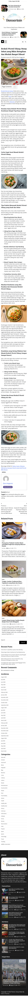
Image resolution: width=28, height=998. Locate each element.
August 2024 (4, 738)
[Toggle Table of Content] (14, 87)
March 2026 (3, 689)
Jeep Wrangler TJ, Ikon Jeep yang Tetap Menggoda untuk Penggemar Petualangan (17, 933)
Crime (2, 775)
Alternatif (3, 757)
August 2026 (4, 677)
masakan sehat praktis (7, 496)
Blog (2, 770)
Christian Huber (13, 9)
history (2, 808)
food (10, 96)
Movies (2, 821)
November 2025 (4, 700)
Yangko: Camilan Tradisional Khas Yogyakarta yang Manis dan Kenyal (12, 582)
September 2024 (4, 735)
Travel (2, 839)
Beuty (2, 765)
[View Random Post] (22, 41)
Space (2, 831)
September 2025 (4, 705)
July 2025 (3, 710)
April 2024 (3, 748)
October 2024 (4, 733)
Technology (3, 836)
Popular (3, 828)
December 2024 (4, 728)
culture (2, 780)
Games (2, 798)
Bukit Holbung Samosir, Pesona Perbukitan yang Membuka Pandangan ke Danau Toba (12, 659)
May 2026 (3, 684)
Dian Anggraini (21, 57)
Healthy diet (4, 803)
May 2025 (3, 715)
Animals (3, 760)
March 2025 (3, 720)
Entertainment (4, 785)
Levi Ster (4, 548)
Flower (2, 790)
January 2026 (4, 695)
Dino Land (12, 900)
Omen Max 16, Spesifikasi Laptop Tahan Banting (11, 649)
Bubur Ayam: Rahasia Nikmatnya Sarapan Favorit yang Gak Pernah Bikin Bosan (13, 468)
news (2, 826)
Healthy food (4, 806)
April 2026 (3, 687)
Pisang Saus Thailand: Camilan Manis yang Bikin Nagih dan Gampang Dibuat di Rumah (13, 544)
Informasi (3, 811)
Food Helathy (4, 795)
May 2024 (3, 746)
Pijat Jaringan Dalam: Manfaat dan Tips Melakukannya (13, 652)
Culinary (3, 777)
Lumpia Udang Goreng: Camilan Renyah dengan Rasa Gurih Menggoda (13, 621)
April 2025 (3, 718)
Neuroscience (4, 823)
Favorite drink (4, 788)
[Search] (25, 41)
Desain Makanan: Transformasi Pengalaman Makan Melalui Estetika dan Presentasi (10, 34)
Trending (3, 841)
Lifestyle (3, 816)
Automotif (3, 762)
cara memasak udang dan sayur (15, 494)
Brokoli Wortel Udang (7, 91)
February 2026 (4, 692)
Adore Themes (5, 993)
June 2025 (3, 712)
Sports (2, 834)
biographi (3, 767)
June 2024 (3, 743)
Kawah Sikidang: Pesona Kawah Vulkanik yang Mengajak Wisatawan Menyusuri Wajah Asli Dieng (13, 655)
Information (3, 813)
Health (2, 800)
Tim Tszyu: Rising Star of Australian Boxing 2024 (14, 6)
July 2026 (3, 679)
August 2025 (4, 707)
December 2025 (4, 697)
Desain (2, 783)
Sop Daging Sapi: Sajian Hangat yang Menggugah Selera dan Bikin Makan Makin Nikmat (13, 663)
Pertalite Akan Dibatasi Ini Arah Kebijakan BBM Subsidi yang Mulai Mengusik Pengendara (17, 941)
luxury (2, 818)
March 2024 (3, 751)
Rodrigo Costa (6, 37)
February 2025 (4, 723)
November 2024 (4, 730)
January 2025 (4, 725)
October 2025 (4, 702)
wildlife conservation (5, 844)
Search (3, 640)
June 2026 (3, 682)
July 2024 (3, 740)
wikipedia (12, 102)
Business (3, 772)
